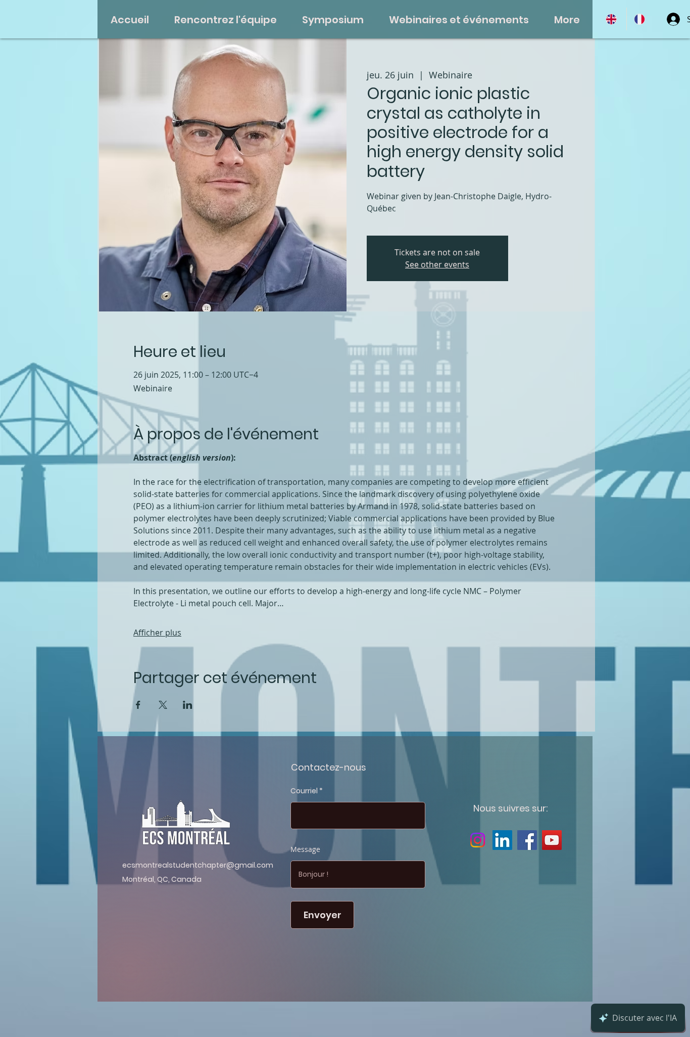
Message (305, 849)
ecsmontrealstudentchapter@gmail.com (197, 865)
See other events (437, 264)
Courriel (304, 790)
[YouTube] (552, 840)
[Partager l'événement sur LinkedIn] (187, 705)
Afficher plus (157, 632)
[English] (612, 19)
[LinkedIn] (502, 840)
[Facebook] (527, 840)
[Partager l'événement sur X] (163, 705)
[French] (640, 19)
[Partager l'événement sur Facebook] (138, 705)
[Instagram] (477, 840)
